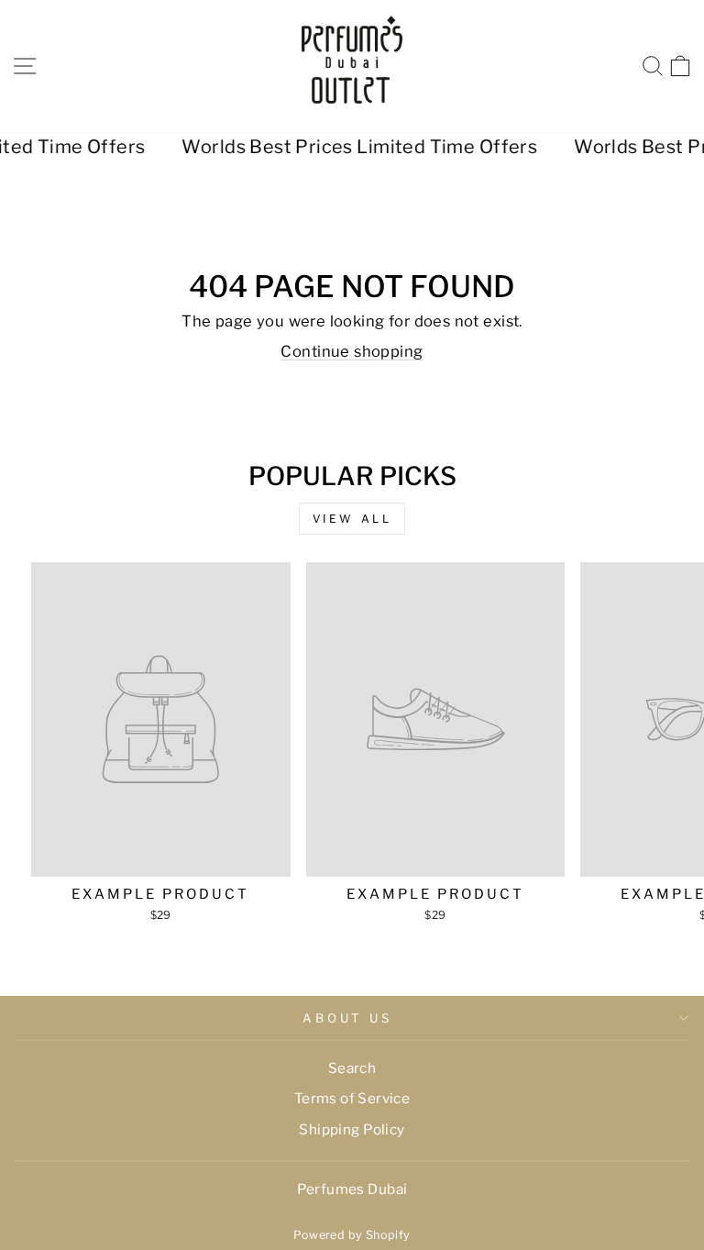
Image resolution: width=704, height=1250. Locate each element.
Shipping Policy (351, 1129)
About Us (347, 1018)
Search (352, 1068)
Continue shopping (351, 351)
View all (352, 518)
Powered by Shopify (351, 1235)
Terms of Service (352, 1098)
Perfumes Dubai (352, 1189)
